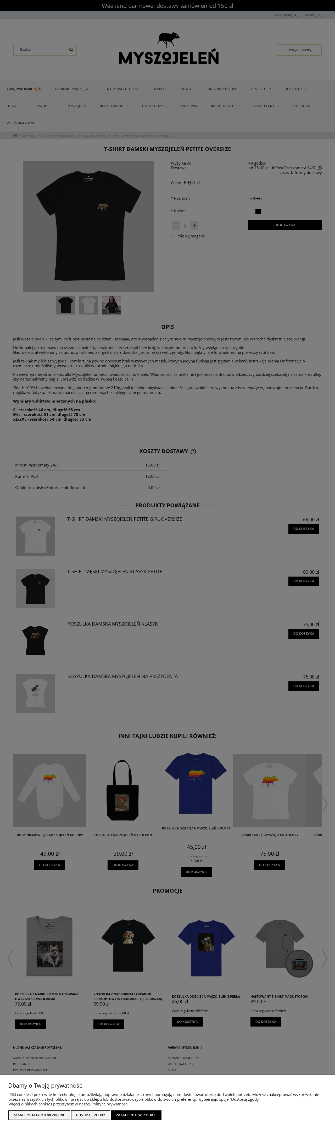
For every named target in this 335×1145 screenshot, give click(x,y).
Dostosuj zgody (90, 1115)
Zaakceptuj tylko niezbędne (39, 1115)
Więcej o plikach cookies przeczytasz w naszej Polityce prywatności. (69, 1103)
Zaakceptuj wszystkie (136, 1115)
